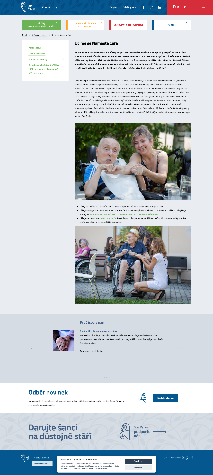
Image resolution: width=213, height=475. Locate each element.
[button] (63, 53)
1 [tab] (104, 377)
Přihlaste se (165, 398)
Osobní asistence (36, 53)
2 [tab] (107, 377)
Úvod (24, 34)
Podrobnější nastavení (98, 468)
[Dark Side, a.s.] (187, 457)
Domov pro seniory (37, 59)
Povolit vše (138, 461)
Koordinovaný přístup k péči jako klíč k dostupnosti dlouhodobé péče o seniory (44, 69)
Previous (31, 347)
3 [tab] (109, 377)
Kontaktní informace (42, 463)
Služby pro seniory (39, 34)
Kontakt (47, 7)
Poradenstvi (34, 48)
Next (182, 347)
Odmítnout (138, 467)
